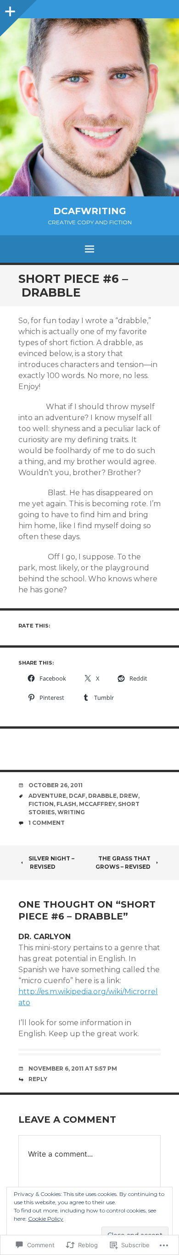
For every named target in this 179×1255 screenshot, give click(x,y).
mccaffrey (97, 804)
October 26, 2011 (55, 785)
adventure (47, 795)
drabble (102, 795)
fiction (41, 804)
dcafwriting (89, 211)
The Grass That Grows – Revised (123, 862)
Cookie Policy (45, 1218)
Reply (37, 1079)
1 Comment (46, 822)
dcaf (77, 795)
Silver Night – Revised (51, 862)
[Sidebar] (9, 9)
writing (71, 812)
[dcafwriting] (89, 107)
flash (66, 804)
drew (128, 795)
